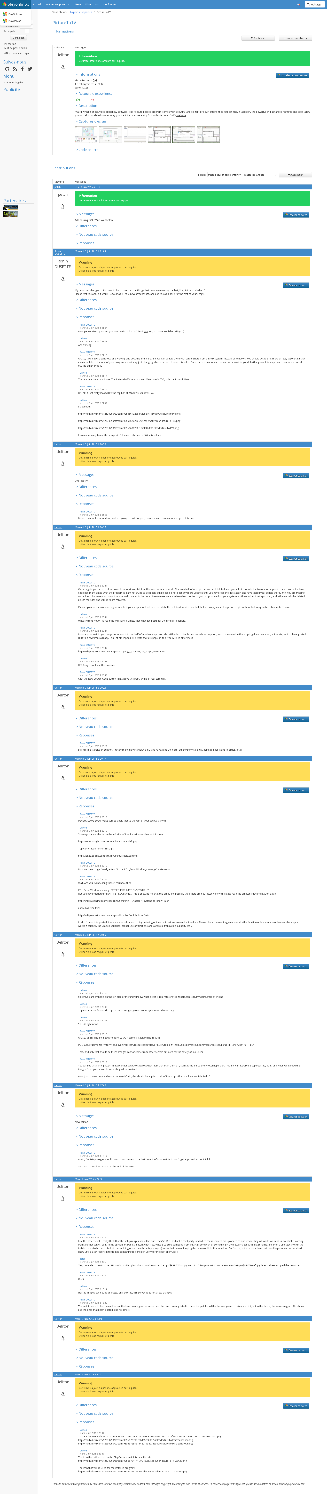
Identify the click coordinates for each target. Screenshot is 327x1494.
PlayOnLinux (15, 14)
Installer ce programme (294, 75)
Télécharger (315, 4)
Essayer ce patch (297, 214)
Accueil (37, 4)
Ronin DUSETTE (59, 252)
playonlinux (18, 4)
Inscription (10, 43)
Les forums (109, 4)
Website (181, 115)
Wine (88, 4)
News (78, 4)
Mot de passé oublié (15, 48)
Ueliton (62, 54)
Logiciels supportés (56, 4)
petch (57, 187)
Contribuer (259, 38)
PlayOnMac (14, 20)
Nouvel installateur (296, 38)
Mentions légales (13, 82)
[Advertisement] (18, 145)
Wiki (97, 4)
